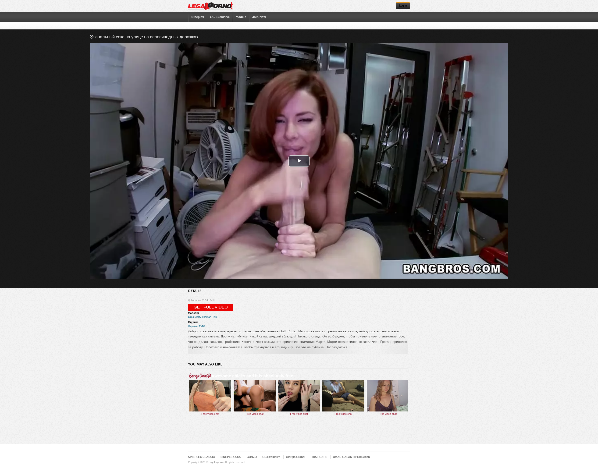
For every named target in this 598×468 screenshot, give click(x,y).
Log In (403, 5)
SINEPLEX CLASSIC (201, 457)
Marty (198, 317)
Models (241, 17)
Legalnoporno (216, 462)
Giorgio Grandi (295, 457)
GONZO (252, 457)
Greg (191, 317)
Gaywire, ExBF (196, 326)
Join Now (259, 17)
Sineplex (197, 17)
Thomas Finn (209, 317)
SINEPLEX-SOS (231, 457)
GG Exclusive (220, 17)
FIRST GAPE (319, 457)
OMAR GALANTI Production (351, 457)
